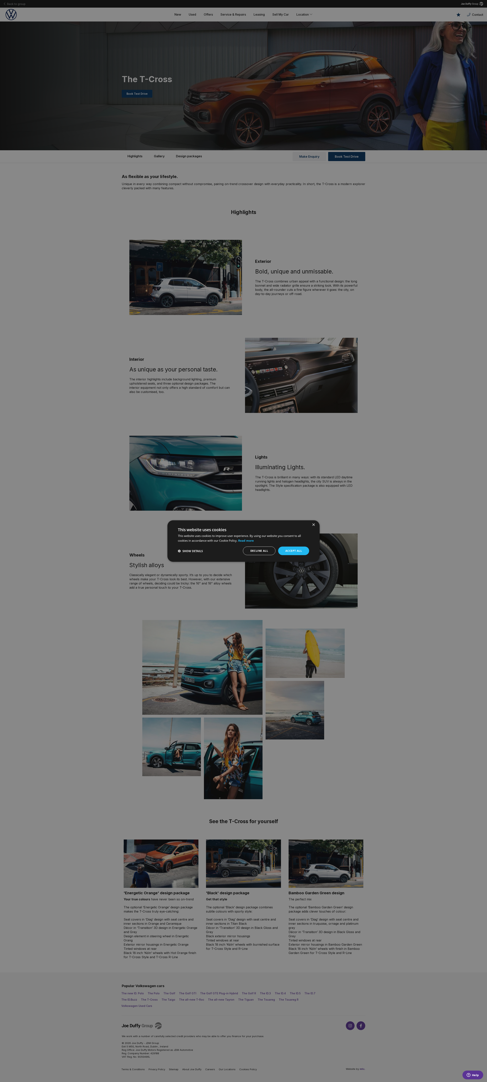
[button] (190, 551)
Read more (246, 540)
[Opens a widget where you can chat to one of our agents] (472, 1075)
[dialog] (243, 541)
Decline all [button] (259, 551)
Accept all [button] (293, 551)
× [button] (313, 524)
